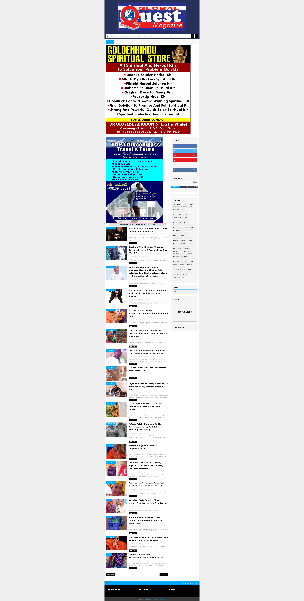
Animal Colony (189, 204)
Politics (139, 36)
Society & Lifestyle (186, 264)
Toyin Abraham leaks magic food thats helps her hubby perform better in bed (148, 387)
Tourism (185, 274)
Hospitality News (179, 240)
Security (177, 36)
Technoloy (177, 274)
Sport (189, 269)
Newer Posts (110, 574)
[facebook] (178, 583)
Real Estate (186, 256)
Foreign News (177, 232)
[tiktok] (181, 582)
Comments (194, 187)
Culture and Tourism (180, 217)
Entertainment (150, 36)
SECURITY (176, 261)
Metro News (110, 445)
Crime (183, 209)
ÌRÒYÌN (175, 243)
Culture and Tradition (180, 222)
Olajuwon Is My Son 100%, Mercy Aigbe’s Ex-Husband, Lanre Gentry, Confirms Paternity (146, 466)
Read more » (133, 243)
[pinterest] (190, 583)
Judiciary (182, 243)
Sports (175, 272)
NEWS (180, 251)
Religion (176, 259)
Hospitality (189, 238)
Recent (176, 187)
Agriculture (177, 204)
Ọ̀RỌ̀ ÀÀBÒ (187, 251)
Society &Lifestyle (179, 266)
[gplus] (188, 583)
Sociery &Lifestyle (187, 261)
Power (190, 253)
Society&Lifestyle (179, 269)
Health (160, 36)
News (175, 251)
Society (175, 264)
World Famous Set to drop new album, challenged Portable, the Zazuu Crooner (148, 293)
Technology (191, 272)
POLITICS (183, 253)
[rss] (194, 583)
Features (114, 36)
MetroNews (187, 248)
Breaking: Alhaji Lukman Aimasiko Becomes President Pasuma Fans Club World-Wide (148, 250)
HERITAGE (184, 235)
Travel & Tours (178, 279)
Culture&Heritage (179, 225)
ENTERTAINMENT (178, 230)
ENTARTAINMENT (178, 227)
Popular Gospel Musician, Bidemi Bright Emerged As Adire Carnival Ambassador (146, 520)
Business (176, 206)
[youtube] (186, 583)
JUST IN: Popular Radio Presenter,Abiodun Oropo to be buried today (148, 313)
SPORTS (182, 272)
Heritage (176, 235)
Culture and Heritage (180, 214)
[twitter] (180, 583)
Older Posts (164, 574)
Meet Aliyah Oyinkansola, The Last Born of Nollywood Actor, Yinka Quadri (146, 407)
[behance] (197, 583)
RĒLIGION (184, 259)
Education (190, 225)
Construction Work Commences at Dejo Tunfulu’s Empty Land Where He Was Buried (148, 333)
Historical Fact (178, 238)
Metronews (177, 248)
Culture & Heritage (126, 36)
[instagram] (183, 583)
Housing (189, 240)
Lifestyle (168, 36)
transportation (178, 277)
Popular (185, 187)
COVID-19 (176, 209)
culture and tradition (180, 219)
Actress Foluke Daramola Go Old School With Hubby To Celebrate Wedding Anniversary (145, 427)
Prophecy (176, 256)
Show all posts (150, 224)
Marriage (176, 246)
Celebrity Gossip (186, 206)
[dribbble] (192, 583)
